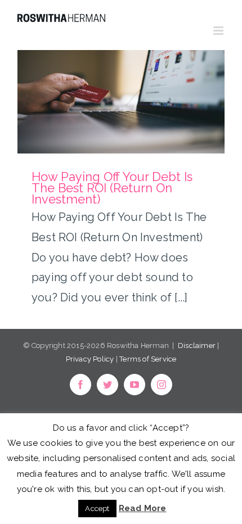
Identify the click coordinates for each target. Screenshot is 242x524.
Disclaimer (197, 345)
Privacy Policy (90, 359)
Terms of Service (147, 359)
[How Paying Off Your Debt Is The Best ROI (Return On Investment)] (121, 101)
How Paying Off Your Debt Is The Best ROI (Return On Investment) (112, 187)
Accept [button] (97, 508)
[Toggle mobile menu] (219, 31)
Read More (143, 508)
